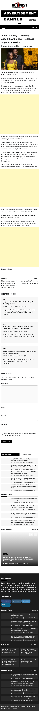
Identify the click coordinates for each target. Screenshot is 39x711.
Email (3, 416)
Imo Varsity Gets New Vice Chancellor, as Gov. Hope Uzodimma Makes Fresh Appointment (23, 637)
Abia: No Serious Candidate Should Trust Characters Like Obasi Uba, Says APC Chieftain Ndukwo (23, 486)
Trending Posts (26, 454)
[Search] (36, 27)
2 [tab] (20, 23)
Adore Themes (12, 708)
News (10, 269)
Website (4, 424)
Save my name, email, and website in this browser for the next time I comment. (20, 434)
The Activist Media (19, 706)
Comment (5, 383)
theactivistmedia (27, 46)
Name (3, 407)
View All (33, 495)
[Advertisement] (19, 114)
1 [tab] (19, 23)
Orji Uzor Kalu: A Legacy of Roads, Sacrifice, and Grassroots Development (28, 661)
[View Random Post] (33, 27)
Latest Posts (8, 454)
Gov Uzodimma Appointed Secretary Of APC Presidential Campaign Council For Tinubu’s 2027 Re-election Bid (18, 559)
